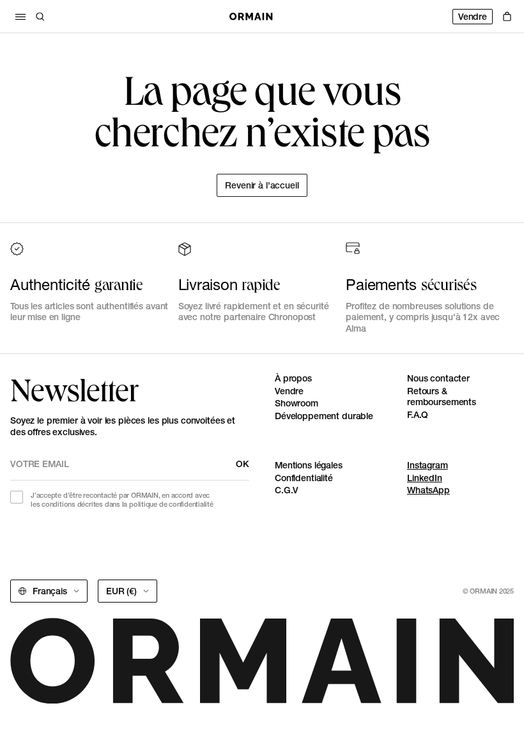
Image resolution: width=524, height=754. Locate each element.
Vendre (472, 16)
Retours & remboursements (441, 396)
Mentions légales (309, 465)
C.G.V (286, 490)
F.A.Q (417, 414)
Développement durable (324, 416)
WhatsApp (428, 490)
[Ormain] (251, 16)
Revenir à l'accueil (261, 185)
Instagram (427, 465)
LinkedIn (424, 478)
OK (242, 464)
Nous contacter (438, 378)
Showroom (296, 403)
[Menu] (20, 16)
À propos (293, 378)
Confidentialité (304, 478)
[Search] (40, 16)
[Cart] (507, 16)
